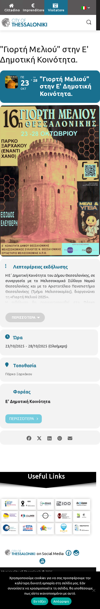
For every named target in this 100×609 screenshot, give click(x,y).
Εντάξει (40, 601)
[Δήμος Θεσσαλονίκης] (24, 22)
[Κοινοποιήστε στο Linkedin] (49, 437)
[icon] (69, 556)
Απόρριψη (61, 601)
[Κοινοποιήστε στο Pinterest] (59, 437)
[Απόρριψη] (93, 590)
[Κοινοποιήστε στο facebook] (28, 437)
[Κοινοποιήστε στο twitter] (39, 437)
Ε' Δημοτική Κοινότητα (27, 401)
